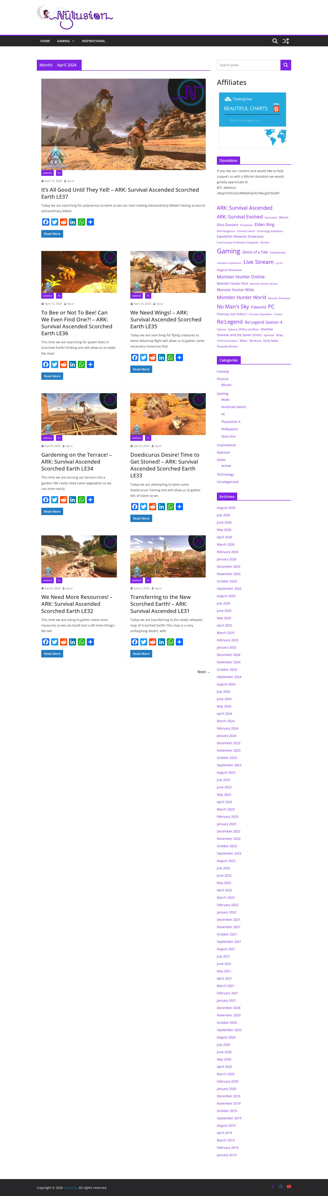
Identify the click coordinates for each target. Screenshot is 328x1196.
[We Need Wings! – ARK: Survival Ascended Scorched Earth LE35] (168, 272)
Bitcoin (283, 217)
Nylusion (223, 452)
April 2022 (224, 890)
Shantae (267, 329)
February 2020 (227, 1081)
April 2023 (224, 802)
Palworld (258, 307)
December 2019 (228, 1096)
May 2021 (224, 971)
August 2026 (226, 508)
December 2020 (228, 1008)
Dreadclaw (246, 225)
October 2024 (227, 669)
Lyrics (279, 263)
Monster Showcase (279, 298)
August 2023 (226, 772)
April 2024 (224, 713)
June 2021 (224, 964)
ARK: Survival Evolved (240, 217)
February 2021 (227, 993)
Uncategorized (228, 482)
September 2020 (229, 1030)
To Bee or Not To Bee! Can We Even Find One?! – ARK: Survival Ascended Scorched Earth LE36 (76, 323)
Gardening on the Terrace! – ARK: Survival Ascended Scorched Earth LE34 (76, 461)
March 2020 (226, 1074)
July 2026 (223, 515)
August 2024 (226, 684)
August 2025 (226, 596)
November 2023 (229, 750)
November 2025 (229, 574)
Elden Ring (264, 224)
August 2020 (226, 1037)
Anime (226, 466)
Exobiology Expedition (270, 231)
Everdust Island (246, 231)
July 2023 (223, 780)
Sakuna (221, 329)
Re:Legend (230, 321)
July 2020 (223, 1044)
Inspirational (93, 41)
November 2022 (229, 838)
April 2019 (224, 1133)
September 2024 (229, 677)
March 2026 (226, 544)
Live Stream (258, 261)
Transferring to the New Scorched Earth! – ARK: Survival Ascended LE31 (160, 603)
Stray (279, 335)
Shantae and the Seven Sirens (239, 335)
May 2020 (224, 1059)
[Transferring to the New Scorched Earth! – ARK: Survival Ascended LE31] (168, 556)
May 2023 (224, 794)
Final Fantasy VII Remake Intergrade (237, 242)
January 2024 (226, 736)
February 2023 (227, 816)
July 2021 (223, 956)
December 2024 (228, 655)
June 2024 (224, 699)
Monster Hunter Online (241, 277)
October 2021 (227, 934)
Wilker (243, 340)
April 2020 (224, 1066)
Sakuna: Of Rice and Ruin (243, 329)
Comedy (223, 371)
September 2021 (229, 941)
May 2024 (224, 706)
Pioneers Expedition (260, 314)
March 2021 (226, 986)
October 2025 (227, 581)
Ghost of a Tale (255, 252)
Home (45, 41)
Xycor (70, 181)
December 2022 (228, 831)
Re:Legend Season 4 (263, 322)
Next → (203, 671)
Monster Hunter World (241, 297)
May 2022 (224, 883)
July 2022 (223, 868)
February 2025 (227, 640)
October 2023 (227, 758)
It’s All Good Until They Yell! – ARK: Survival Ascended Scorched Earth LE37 (120, 193)
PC (59, 173)
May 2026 (224, 530)
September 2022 (229, 853)
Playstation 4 (230, 421)
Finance (222, 379)
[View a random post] (285, 41)
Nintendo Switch (233, 407)
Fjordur (264, 242)
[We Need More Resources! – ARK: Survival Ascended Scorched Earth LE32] (79, 556)
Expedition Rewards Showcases (240, 236)
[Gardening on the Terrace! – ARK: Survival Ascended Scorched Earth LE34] (79, 414)
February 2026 (227, 552)
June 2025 (224, 610)
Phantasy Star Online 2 (232, 314)
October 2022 (227, 846)
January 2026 (226, 559)
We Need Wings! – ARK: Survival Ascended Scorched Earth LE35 (165, 319)
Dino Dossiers (227, 224)
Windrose (255, 341)
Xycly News (270, 341)
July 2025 (223, 603)
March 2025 (226, 633)
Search (285, 65)
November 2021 (229, 927)
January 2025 (226, 647)
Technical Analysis (227, 340)
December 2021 (228, 919)
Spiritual (269, 335)
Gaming (63, 41)
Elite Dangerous (226, 231)
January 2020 (226, 1089)
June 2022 (224, 875)
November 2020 (229, 1015)
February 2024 (227, 728)
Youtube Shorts (227, 346)
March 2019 (226, 1140)
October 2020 (227, 1022)
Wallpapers (229, 429)
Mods (225, 399)
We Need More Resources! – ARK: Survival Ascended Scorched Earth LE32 (76, 603)
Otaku (221, 460)
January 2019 (226, 1155)
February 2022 (227, 905)
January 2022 (226, 912)
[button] (72, 41)
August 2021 (226, 949)
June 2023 (224, 787)
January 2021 (226, 1000)
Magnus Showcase (229, 270)
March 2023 (226, 809)
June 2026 (224, 522)
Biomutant (271, 217)
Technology (225, 474)
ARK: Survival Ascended (244, 207)
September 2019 (229, 1118)
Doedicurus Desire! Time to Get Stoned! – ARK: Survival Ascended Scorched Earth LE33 (164, 465)
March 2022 (226, 897)
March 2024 (226, 721)
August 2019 (226, 1125)
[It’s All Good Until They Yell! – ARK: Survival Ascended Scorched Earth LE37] (123, 124)
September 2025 (229, 588)
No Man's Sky (233, 306)
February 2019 (227, 1147)
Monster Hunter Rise (232, 283)
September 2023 (229, 765)
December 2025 (228, 566)
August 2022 (226, 861)
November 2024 (229, 662)
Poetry (278, 314)
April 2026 (224, 537)
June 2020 (224, 1052)
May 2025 (224, 618)
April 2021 (224, 978)
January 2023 (226, 824)
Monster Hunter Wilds (235, 289)
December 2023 (228, 743)
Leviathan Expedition (229, 263)
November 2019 (229, 1103)
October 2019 (227, 1111)
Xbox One (228, 436)
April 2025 (224, 625)
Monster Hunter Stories (263, 283)
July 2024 (223, 691)
